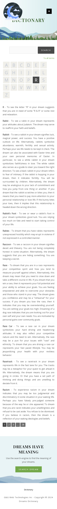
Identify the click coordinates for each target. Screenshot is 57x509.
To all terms (48, 58)
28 (23, 424)
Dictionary (28, 489)
